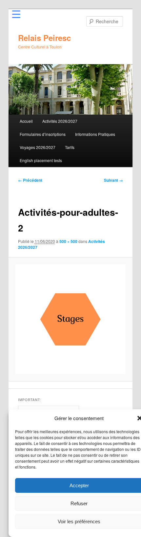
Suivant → (113, 180)
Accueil (26, 121)
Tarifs (69, 147)
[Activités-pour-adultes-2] (70, 319)
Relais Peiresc (44, 37)
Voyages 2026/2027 (37, 147)
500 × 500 (68, 241)
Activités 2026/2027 (59, 121)
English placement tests (41, 160)
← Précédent (30, 180)
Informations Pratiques (95, 134)
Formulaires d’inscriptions (43, 134)
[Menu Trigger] (16, 14)
